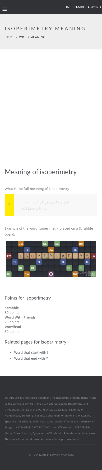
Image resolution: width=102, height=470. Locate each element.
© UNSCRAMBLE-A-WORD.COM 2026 (51, 455)
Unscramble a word (83, 7)
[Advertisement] (51, 115)
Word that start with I (31, 352)
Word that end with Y (31, 358)
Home (9, 37)
